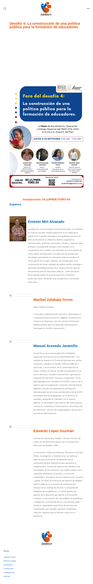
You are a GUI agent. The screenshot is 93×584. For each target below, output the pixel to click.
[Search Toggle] (4, 9)
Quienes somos (10, 557)
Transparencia (9, 572)
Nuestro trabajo (10, 561)
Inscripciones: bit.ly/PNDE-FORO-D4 (46, 199)
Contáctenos (9, 569)
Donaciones (8, 565)
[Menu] (88, 9)
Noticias (7, 576)
